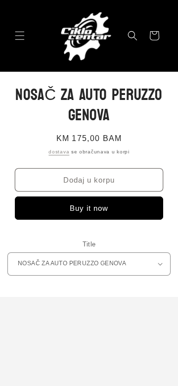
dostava (58, 151)
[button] (20, 36)
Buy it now (89, 208)
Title (89, 244)
